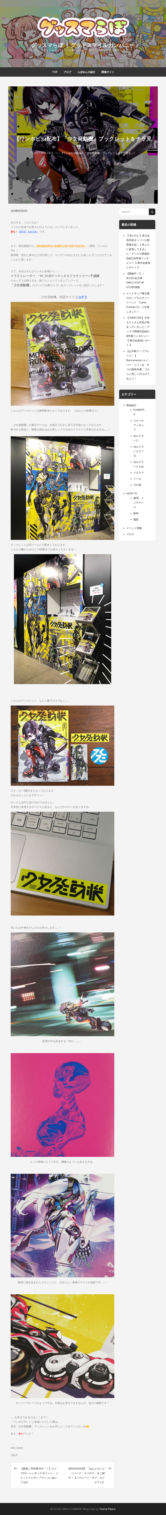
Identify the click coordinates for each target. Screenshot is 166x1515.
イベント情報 (134, 528)
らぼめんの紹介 (86, 72)
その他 (137, 484)
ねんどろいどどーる (138, 451)
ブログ (67, 72)
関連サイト (107, 72)
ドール (137, 478)
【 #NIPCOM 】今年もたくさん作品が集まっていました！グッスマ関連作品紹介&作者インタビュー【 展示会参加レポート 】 (138, 331)
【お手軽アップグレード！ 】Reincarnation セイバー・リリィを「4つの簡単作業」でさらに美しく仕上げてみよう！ (138, 365)
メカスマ (138, 472)
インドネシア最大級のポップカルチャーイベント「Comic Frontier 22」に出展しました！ (138, 302)
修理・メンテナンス (138, 502)
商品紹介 (131, 405)
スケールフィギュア (138, 425)
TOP (55, 72)
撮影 (136, 519)
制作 (136, 513)
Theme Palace (107, 1509)
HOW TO (131, 493)
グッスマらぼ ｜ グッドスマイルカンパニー (83, 45)
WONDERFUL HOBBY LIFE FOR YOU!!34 (60, 246)
